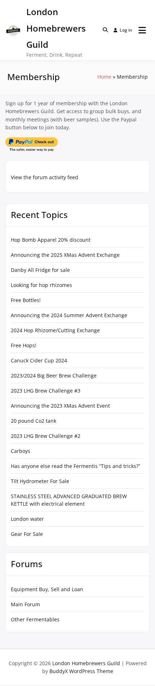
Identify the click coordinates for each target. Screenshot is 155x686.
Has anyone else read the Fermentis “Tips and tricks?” (75, 466)
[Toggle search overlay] (105, 30)
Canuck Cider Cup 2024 (39, 360)
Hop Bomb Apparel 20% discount (50, 239)
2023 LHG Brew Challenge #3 (45, 390)
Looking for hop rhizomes (41, 285)
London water (27, 518)
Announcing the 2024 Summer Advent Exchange (69, 315)
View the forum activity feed (44, 177)
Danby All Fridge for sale (40, 269)
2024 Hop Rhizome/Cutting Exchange (55, 330)
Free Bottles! (26, 300)
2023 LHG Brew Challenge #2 (45, 435)
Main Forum (25, 604)
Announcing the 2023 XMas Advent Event (60, 405)
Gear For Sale (27, 533)
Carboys (20, 451)
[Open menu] (142, 30)
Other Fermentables (35, 619)
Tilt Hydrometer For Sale (40, 481)
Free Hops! (23, 345)
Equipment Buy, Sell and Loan (47, 589)
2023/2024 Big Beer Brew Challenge (54, 375)
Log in (126, 30)
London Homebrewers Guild (56, 28)
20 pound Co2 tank (33, 420)
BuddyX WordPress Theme (81, 671)
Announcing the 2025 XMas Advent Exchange (65, 254)
